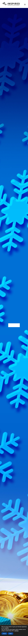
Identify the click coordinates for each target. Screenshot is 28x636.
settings (16, 630)
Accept (4, 633)
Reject (10, 633)
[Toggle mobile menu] (25, 4)
